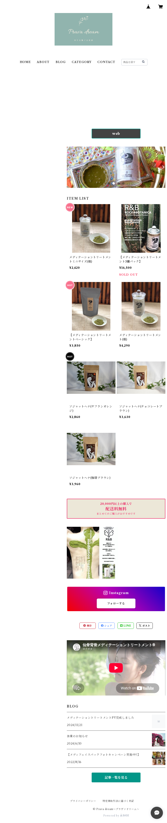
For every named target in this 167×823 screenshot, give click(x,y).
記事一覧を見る (116, 777)
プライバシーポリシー (83, 800)
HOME (25, 62)
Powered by (111, 815)
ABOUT (43, 62)
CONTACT (106, 62)
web (116, 134)
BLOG (61, 62)
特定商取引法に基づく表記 (118, 800)
